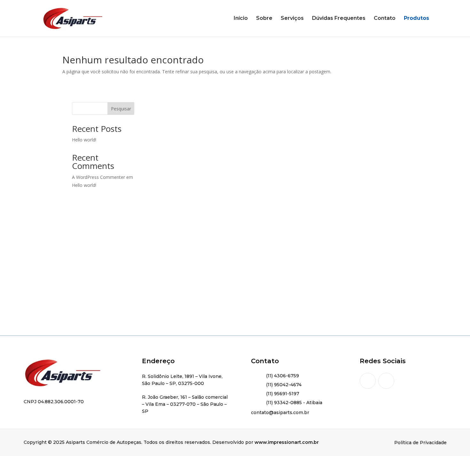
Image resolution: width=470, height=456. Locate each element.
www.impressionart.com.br (287, 442)
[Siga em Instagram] (368, 381)
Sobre (264, 18)
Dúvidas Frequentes (338, 18)
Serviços (292, 18)
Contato (385, 18)
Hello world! (84, 140)
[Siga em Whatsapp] (386, 381)
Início (241, 18)
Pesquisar (121, 109)
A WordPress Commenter (98, 177)
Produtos (416, 18)
